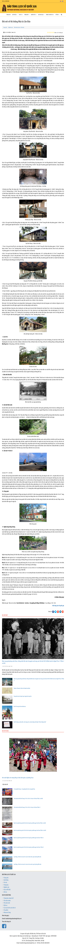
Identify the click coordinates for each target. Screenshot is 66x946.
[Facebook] (53, 611)
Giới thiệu (14, 14)
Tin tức (20, 14)
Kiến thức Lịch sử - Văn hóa (19, 27)
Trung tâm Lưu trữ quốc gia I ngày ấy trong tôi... (23, 696)
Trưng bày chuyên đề (8, 898)
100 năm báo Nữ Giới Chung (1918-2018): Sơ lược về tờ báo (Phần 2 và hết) (28, 798)
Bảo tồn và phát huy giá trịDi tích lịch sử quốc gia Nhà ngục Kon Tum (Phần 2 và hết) (30, 823)
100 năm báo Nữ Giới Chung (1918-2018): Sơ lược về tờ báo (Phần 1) (27, 807)
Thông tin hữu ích (49, 14)
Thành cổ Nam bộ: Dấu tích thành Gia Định (22, 688)
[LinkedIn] (60, 611)
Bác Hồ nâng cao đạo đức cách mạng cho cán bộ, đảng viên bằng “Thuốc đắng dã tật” (30, 722)
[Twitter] (55, 611)
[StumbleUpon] (63, 611)
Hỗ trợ (57, 14)
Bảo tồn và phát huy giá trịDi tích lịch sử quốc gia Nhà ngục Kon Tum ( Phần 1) (29, 837)
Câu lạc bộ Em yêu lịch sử (9, 908)
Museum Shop (7, 912)
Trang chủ (8, 14)
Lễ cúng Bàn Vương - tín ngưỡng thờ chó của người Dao (24, 789)
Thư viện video (7, 900)
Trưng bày (26, 14)
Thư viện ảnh (7, 903)
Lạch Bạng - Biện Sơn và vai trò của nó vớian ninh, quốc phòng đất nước (27, 857)
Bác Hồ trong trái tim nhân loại (20, 706)
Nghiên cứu (33, 14)
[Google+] (58, 611)
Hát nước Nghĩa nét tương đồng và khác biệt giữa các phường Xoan (17, 778)
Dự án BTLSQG (40, 14)
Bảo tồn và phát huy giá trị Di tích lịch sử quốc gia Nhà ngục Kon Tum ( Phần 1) (29, 847)
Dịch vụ (5, 905)
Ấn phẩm (6, 910)
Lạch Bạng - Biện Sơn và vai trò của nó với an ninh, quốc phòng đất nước (27, 864)
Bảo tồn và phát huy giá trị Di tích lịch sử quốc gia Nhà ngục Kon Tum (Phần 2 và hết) (30, 830)
